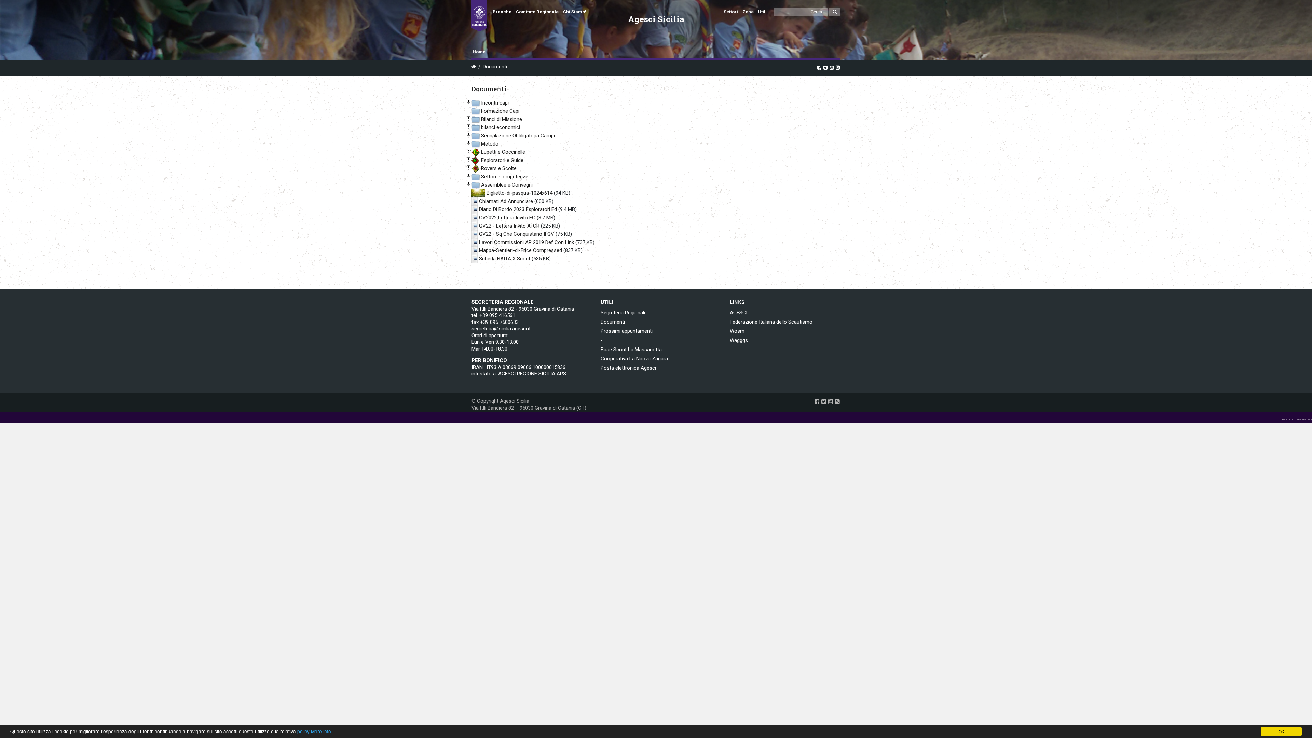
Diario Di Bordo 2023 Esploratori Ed (518, 209)
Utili (762, 11)
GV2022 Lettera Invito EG (507, 218)
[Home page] (479, 15)
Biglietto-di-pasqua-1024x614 (519, 193)
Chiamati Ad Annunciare (506, 201)
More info (321, 731)
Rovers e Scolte (499, 168)
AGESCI (738, 313)
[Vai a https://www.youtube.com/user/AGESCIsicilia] (832, 67)
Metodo (489, 144)
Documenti (613, 322)
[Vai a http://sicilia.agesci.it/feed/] (838, 67)
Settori (731, 11)
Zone (748, 11)
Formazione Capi (500, 111)
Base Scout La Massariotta (631, 349)
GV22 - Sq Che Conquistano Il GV (516, 234)
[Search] (834, 12)
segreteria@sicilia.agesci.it (501, 329)
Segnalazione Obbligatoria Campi (518, 136)
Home (479, 51)
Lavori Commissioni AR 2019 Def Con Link (526, 242)
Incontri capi (495, 103)
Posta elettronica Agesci (628, 368)
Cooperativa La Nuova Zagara (634, 359)
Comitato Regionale (537, 11)
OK (1281, 731)
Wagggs (739, 340)
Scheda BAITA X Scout (504, 259)
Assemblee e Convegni (507, 185)
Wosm (737, 331)
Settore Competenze (504, 177)
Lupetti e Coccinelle (503, 152)
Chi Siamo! (574, 11)
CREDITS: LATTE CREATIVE (1296, 419)
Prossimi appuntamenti (627, 331)
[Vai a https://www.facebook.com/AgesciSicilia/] (819, 67)
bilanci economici (500, 127)
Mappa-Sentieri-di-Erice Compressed (520, 250)
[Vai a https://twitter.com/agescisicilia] (825, 67)
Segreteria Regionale (624, 313)
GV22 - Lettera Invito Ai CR (509, 226)
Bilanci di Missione (501, 119)
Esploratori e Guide (502, 160)
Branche (502, 11)
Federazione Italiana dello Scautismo (771, 322)
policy (303, 731)
